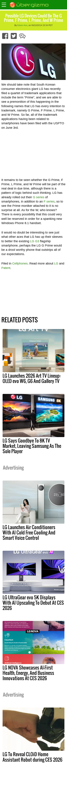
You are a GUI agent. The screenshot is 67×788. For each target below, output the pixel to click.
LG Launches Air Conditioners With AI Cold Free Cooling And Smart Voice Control (29, 532)
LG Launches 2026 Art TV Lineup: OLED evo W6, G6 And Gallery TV (32, 378)
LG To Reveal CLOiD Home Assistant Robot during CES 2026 (32, 757)
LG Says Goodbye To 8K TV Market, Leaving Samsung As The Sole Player (32, 446)
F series (49, 201)
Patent (5, 268)
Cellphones (20, 263)
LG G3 (34, 241)
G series (38, 197)
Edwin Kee (22, 25)
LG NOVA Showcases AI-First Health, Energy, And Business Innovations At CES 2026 (28, 673)
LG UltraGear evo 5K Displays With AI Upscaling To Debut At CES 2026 (33, 602)
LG (56, 263)
